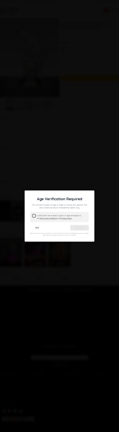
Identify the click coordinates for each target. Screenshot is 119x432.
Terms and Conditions (48, 218)
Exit (37, 228)
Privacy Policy (66, 218)
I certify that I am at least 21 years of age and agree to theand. (59, 216)
